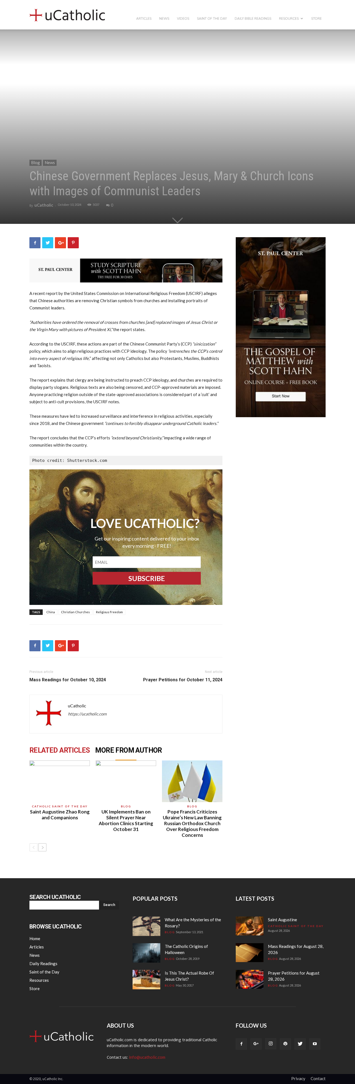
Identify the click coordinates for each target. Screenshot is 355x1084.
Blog (35, 162)
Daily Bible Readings (253, 18)
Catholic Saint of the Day (60, 806)
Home (34, 938)
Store (316, 18)
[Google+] (256, 1044)
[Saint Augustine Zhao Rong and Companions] (59, 781)
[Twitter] (300, 1044)
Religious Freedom (109, 612)
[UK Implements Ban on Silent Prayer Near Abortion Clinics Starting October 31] (126, 781)
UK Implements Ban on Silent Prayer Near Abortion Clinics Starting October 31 (126, 820)
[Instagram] (270, 1043)
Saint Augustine (282, 919)
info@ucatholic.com (147, 1057)
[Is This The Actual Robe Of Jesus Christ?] (146, 979)
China (50, 612)
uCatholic (43, 204)
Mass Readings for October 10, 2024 (67, 679)
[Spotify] (285, 1044)
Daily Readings (43, 963)
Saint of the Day (212, 18)
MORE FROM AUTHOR (128, 750)
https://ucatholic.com (87, 713)
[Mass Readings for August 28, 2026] (249, 952)
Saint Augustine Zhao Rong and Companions (60, 814)
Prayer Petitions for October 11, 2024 (182, 679)
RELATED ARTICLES (59, 750)
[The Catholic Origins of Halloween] (146, 953)
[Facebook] (241, 1044)
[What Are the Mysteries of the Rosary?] (146, 926)
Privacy (298, 1078)
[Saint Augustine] (249, 926)
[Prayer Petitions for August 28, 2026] (249, 979)
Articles (143, 18)
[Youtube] (314, 1044)
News (164, 18)
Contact (318, 1078)
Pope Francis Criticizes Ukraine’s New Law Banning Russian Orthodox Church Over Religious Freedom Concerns (192, 823)
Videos (183, 18)
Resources (289, 18)
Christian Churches (75, 612)
